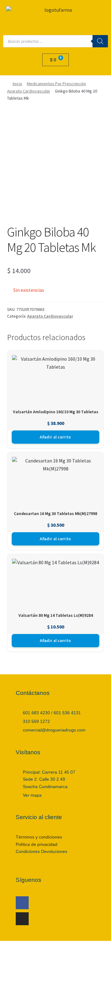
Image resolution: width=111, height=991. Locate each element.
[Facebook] (22, 902)
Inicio (17, 83)
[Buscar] (100, 41)
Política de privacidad (36, 844)
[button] (55, 23)
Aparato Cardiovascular (28, 91)
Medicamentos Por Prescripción (56, 83)
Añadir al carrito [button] (55, 437)
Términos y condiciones (39, 836)
